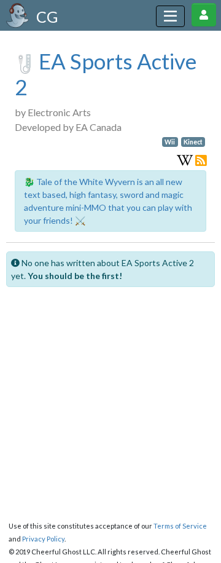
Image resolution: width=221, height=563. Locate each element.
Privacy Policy (43, 539)
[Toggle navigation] (170, 16)
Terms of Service (180, 526)
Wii (170, 142)
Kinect (193, 142)
